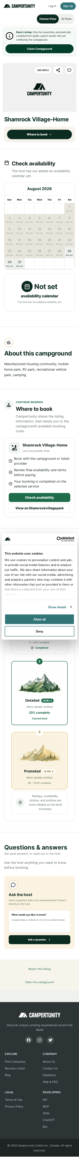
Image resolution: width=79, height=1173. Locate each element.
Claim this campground (39, 982)
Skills (46, 1113)
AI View (66, 18)
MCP (46, 1106)
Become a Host (15, 1068)
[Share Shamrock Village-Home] (58, 70)
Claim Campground (39, 48)
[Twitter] (50, 1040)
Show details (57, 607)
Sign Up (68, 6)
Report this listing (39, 968)
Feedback (49, 1075)
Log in (52, 6)
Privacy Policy (14, 1106)
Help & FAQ (50, 1081)
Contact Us (50, 1068)
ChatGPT (49, 1120)
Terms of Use (13, 1099)
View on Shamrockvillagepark (39, 508)
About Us (49, 1061)
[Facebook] (28, 1040)
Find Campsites (15, 1061)
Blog (8, 1075)
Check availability (39, 497)
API (45, 1099)
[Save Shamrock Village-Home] (69, 70)
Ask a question (37, 939)
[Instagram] (39, 1040)
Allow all (39, 619)
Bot (45, 1126)
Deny (39, 631)
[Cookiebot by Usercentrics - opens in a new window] (56, 539)
